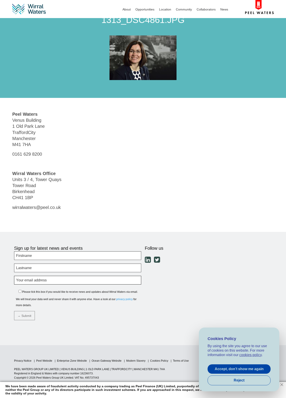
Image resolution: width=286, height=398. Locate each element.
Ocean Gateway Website (107, 360)
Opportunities (144, 9)
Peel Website (44, 360)
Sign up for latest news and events (48, 248)
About (126, 9)
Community (184, 9)
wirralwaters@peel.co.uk (36, 207)
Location (165, 9)
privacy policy (124, 299)
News (224, 9)
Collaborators (206, 9)
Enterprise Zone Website (72, 360)
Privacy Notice (23, 360)
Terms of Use (181, 360)
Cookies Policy (159, 360)
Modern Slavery (135, 360)
